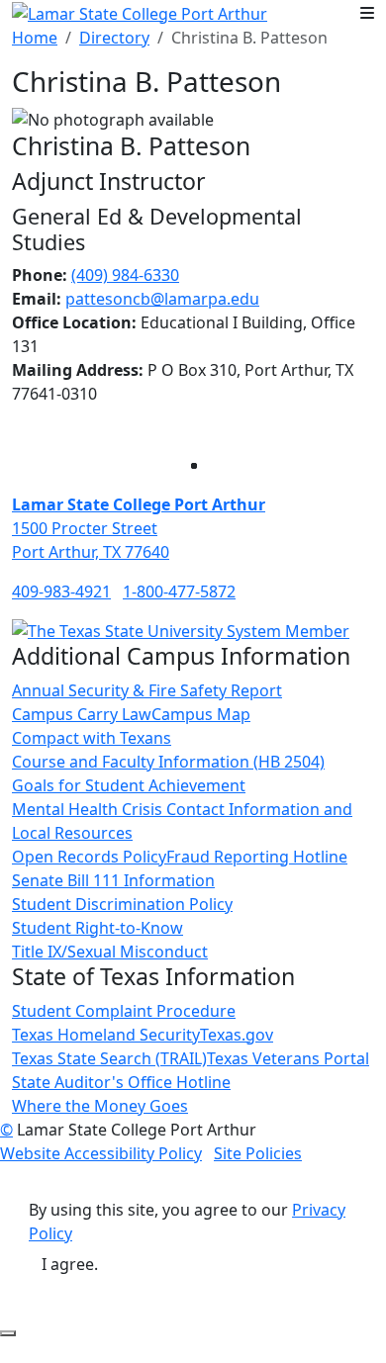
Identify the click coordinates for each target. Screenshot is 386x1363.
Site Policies (258, 1153)
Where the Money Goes (100, 1106)
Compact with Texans (91, 738)
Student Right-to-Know (97, 928)
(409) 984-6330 (125, 275)
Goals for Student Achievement (128, 785)
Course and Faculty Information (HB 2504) (168, 761)
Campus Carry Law (81, 714)
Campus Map (200, 714)
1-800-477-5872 (179, 591)
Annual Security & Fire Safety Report (147, 690)
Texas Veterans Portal (288, 1058)
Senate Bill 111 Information (113, 880)
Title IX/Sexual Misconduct (110, 951)
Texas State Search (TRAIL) (109, 1058)
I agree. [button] (70, 1264)
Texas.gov (236, 1034)
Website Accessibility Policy (101, 1153)
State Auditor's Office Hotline (121, 1082)
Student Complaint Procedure (124, 1011)
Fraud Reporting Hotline (256, 856)
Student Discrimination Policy (122, 904)
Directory (114, 37)
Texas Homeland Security (106, 1034)
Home (34, 37)
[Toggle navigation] (367, 13)
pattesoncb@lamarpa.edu (162, 299)
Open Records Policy (89, 856)
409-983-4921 (61, 591)
